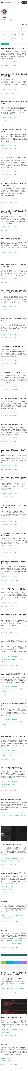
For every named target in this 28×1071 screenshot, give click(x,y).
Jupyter (13, 812)
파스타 (9, 1060)
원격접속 (19, 1058)
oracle (17, 915)
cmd (8, 988)
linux (8, 1029)
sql (21, 915)
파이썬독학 (4, 661)
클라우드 (4, 1060)
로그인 (24, 2)
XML (9, 915)
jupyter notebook (6, 659)
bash (3, 988)
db (12, 915)
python (10, 61)
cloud (3, 1029)
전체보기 (5, 44)
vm (8, 1058)
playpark (22, 988)
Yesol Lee (4, 17)
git (11, 988)
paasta (8, 943)
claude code (14, 656)
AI (2, 656)
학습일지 (15, 61)
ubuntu (7, 1032)
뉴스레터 (4, 918)
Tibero (3, 915)
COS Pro (4, 61)
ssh (3, 1032)
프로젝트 (21, 44)
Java (13, 44)
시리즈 (14, 34)
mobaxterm (14, 1029)
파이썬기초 (20, 659)
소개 (23, 34)
